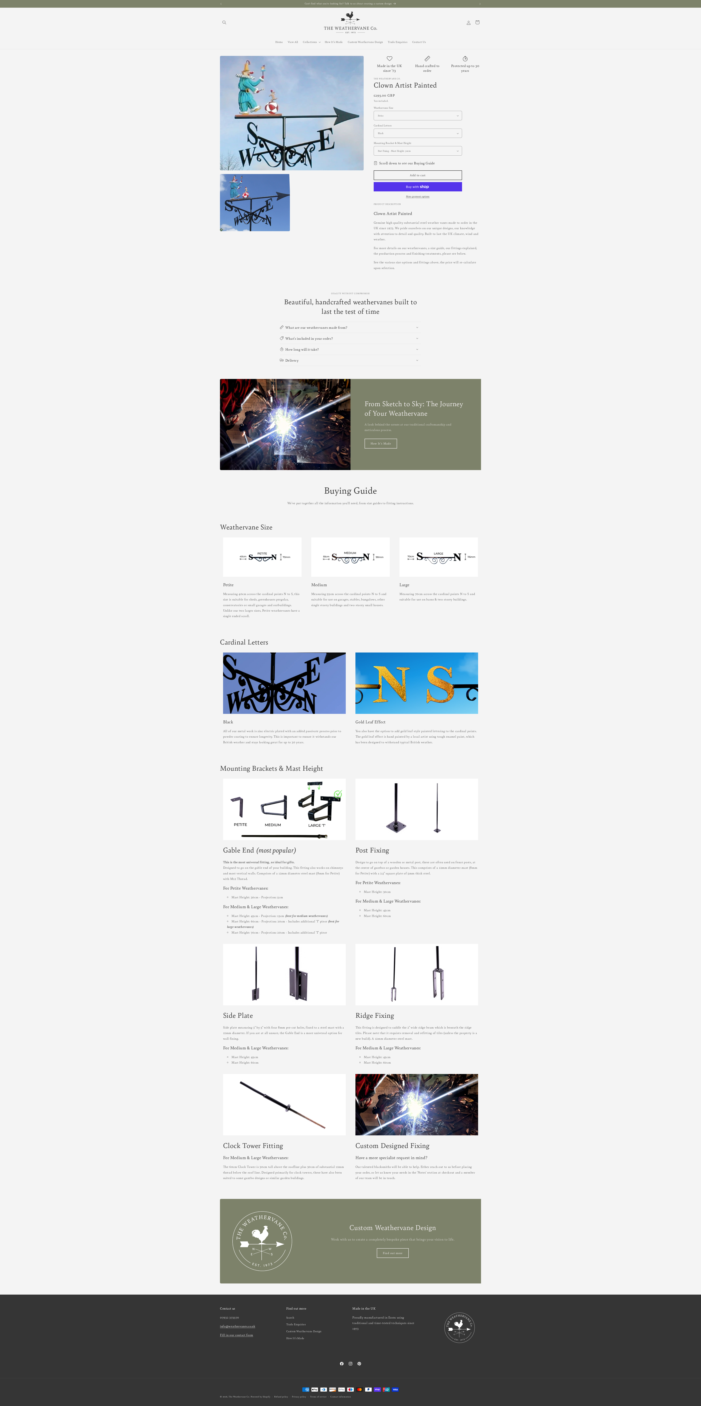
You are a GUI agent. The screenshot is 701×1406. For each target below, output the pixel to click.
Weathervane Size (383, 107)
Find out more (393, 1253)
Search (290, 1317)
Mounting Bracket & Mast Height (392, 143)
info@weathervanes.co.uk (237, 1326)
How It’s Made (295, 1338)
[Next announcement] (480, 4)
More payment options (418, 196)
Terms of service (318, 1396)
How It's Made (381, 443)
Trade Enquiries (296, 1324)
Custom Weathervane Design (304, 1331)
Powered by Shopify (261, 1396)
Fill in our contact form (236, 1335)
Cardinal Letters (383, 125)
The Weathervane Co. (239, 1396)
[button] (224, 22)
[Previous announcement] (221, 4)
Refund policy (281, 1396)
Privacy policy (299, 1396)
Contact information (340, 1396)
